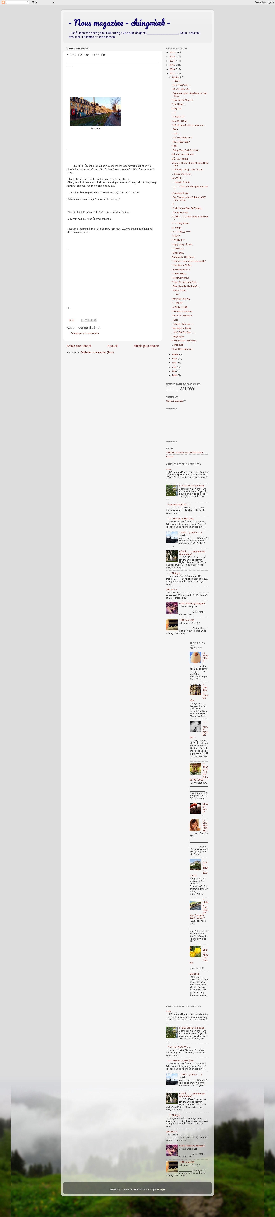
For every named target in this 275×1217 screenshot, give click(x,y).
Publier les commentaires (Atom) (97, 352)
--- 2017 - (176, 81)
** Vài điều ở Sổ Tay (182, 265)
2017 (172, 73)
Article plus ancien (146, 346)
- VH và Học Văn (180, 212)
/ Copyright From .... (182, 193)
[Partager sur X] (89, 320)
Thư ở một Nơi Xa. (181, 299)
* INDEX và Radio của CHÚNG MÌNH (184, 452)
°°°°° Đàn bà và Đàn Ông (180, 519)
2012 (172, 52)
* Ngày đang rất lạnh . (183, 244)
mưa (168, 469)
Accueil (113, 346)
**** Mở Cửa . (178, 248)
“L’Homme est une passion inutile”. (189, 261)
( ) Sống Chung (205, 657)
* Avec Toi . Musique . (182, 315)
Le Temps (177, 228)
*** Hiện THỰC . (180, 274)
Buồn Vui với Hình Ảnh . (183, 154)
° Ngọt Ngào (178, 336)
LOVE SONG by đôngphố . (192, 603)
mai (174, 367)
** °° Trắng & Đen (180, 223)
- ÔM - (175, 129)
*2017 (174, 146)
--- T (174, 112)
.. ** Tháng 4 (174, 573)
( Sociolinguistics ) (181, 269)
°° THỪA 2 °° (178, 240)
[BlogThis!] (86, 320)
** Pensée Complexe (182, 311)
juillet (175, 375)
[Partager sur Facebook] (92, 320)
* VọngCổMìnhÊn (180, 278)
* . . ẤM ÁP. (177, 303)
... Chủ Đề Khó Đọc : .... (183, 332)
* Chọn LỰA (178, 253)
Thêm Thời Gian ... (181, 85)
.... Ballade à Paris (181, 182)
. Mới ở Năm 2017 (181, 142)
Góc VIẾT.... (178, 178)
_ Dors (175, 320)
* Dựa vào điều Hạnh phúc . (185, 286)
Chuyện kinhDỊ (205, 808)
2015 (172, 65)
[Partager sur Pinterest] (95, 320)
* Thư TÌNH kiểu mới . (183, 349)
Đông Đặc (177, 108)
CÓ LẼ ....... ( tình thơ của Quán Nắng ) (192, 552)
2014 (172, 61)
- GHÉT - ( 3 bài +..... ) (190, 532)
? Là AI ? (176, 236)
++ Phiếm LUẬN (180, 307)
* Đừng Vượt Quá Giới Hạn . (186, 150)
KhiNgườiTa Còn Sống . (183, 257)
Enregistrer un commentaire (85, 333)
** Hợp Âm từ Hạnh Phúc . (185, 282)
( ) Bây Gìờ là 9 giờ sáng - (192, 486)
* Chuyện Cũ (178, 117)
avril (174, 363)
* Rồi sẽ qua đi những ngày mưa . (188, 125)
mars (175, 358)
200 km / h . (172, 590)
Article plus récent (79, 346)
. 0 (173, 204)
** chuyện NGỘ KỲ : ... (179, 505)
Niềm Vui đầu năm (181, 89)
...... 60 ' (176, 295)
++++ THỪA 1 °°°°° (181, 232)
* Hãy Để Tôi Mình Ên (182, 100)
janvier (176, 77)
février (175, 354)
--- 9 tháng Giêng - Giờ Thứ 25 (187, 169)
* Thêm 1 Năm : (179, 290)
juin (174, 371)
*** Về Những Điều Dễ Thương (187, 208)
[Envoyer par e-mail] (83, 320)
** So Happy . (178, 104)
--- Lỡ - (175, 133)
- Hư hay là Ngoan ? (182, 138)
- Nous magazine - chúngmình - (119, 22)
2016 (172, 69)
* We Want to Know (181, 328)
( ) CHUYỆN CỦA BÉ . (205, 825)
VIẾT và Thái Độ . (180, 159)
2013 (172, 57)
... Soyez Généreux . (182, 174)
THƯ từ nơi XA (186, 620)
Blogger (161, 1189)
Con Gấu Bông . (180, 121)
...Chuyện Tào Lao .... (183, 324)
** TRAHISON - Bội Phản (184, 341)
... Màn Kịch (177, 345)
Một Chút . (195, 974)
